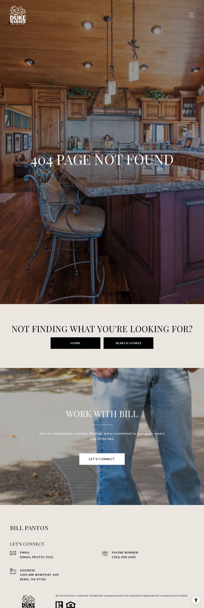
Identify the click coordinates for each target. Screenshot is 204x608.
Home (75, 343)
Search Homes (128, 343)
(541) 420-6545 (124, 557)
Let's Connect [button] (102, 459)
